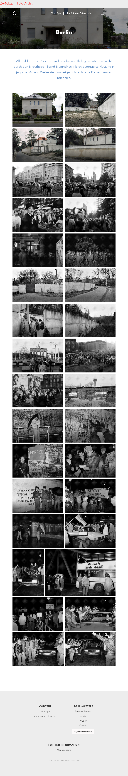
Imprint (83, 716)
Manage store (64, 750)
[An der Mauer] (37, 426)
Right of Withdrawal (83, 731)
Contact (83, 726)
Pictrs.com (75, 761)
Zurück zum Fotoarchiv (79, 13)
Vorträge (56, 13)
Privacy (83, 721)
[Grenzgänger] (37, 461)
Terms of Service (83, 712)
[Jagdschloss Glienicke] (37, 285)
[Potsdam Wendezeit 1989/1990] (90, 531)
